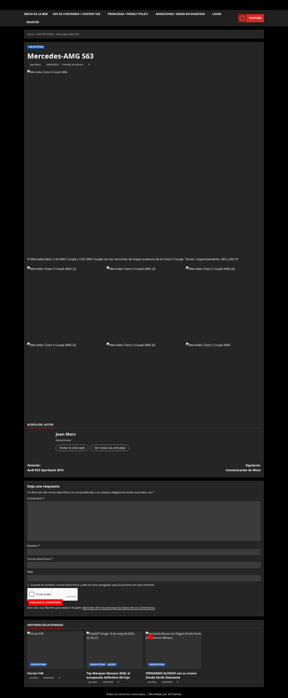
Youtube (255, 18)
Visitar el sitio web (72, 448)
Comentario (35, 498)
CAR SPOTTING (35, 46)
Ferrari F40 (35, 673)
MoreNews (155, 694)
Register (32, 22)
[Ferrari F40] (55, 650)
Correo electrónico (40, 559)
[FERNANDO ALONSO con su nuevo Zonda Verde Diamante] (174, 650)
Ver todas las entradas (110, 448)
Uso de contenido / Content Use (76, 14)
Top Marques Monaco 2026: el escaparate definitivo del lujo (108, 675)
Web (30, 572)
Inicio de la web (36, 14)
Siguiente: (243, 467)
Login (216, 14)
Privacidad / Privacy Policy (128, 14)
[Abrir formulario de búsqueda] (235, 18)
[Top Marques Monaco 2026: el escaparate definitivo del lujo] (114, 650)
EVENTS (112, 664)
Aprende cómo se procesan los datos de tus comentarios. (119, 607)
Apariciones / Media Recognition (180, 14)
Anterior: (45, 467)
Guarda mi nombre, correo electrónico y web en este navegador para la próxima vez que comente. (93, 585)
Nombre (33, 546)
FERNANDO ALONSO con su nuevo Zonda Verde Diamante (171, 675)
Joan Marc (35, 64)
